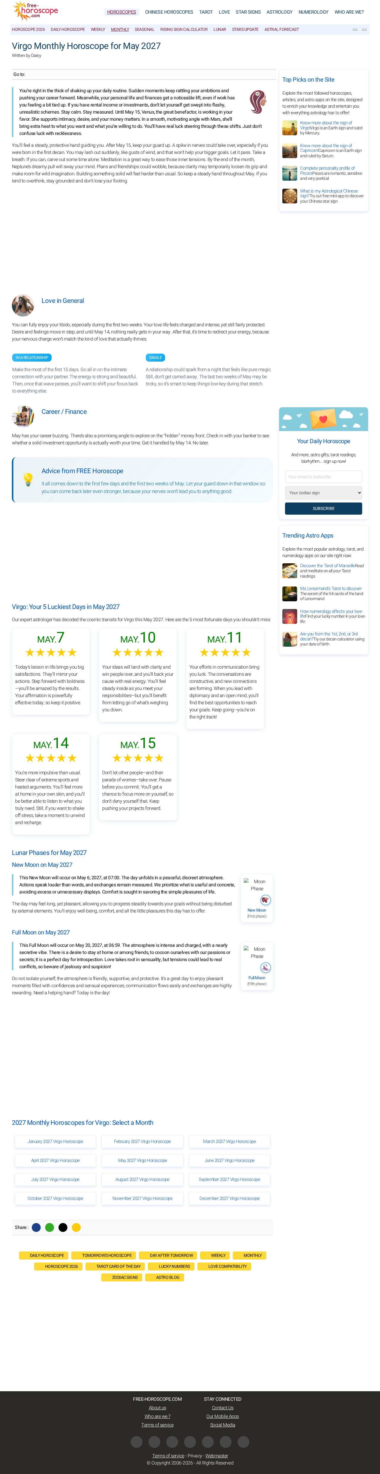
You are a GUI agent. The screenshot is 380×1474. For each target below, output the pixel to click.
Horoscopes (121, 12)
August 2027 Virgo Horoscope (142, 1179)
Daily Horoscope (68, 29)
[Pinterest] (207, 1442)
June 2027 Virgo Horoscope (230, 1160)
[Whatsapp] (49, 1227)
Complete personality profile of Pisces (331, 173)
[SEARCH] (364, 30)
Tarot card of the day (118, 1266)
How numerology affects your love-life (332, 616)
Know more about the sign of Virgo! (331, 128)
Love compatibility (227, 1266)
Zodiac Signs (125, 1277)
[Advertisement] (142, 234)
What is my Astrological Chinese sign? (332, 196)
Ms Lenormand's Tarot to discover (332, 594)
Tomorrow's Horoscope (107, 1255)
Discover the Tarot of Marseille (332, 570)
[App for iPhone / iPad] (225, 1442)
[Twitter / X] (63, 1227)
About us (157, 1407)
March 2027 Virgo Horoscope (229, 1141)
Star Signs (248, 12)
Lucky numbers (174, 1266)
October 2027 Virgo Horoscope (55, 1198)
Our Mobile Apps (222, 1416)
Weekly (98, 29)
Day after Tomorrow (171, 1255)
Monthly (120, 29)
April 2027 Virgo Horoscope (55, 1160)
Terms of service (157, 1425)
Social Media (222, 1425)
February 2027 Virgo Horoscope (142, 1141)
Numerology (314, 12)
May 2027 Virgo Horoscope (142, 1160)
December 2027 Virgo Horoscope (230, 1198)
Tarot (206, 12)
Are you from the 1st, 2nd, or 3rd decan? (332, 639)
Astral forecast (282, 29)
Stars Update (245, 29)
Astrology (280, 12)
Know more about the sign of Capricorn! (331, 150)
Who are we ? (157, 1416)
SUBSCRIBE (324, 508)
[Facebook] (36, 1227)
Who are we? (349, 12)
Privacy (195, 1455)
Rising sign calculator (184, 29)
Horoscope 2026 (28, 29)
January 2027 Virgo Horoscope (55, 1141)
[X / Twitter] (190, 1442)
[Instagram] (154, 1442)
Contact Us (223, 1407)
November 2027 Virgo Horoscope (143, 1198)
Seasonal (144, 29)
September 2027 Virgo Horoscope (229, 1179)
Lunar (219, 29)
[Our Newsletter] (355, 30)
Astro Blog (168, 1277)
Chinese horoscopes (169, 12)
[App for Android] (243, 1442)
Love (224, 12)
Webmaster (216, 1455)
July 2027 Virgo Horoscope (55, 1179)
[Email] (76, 1227)
